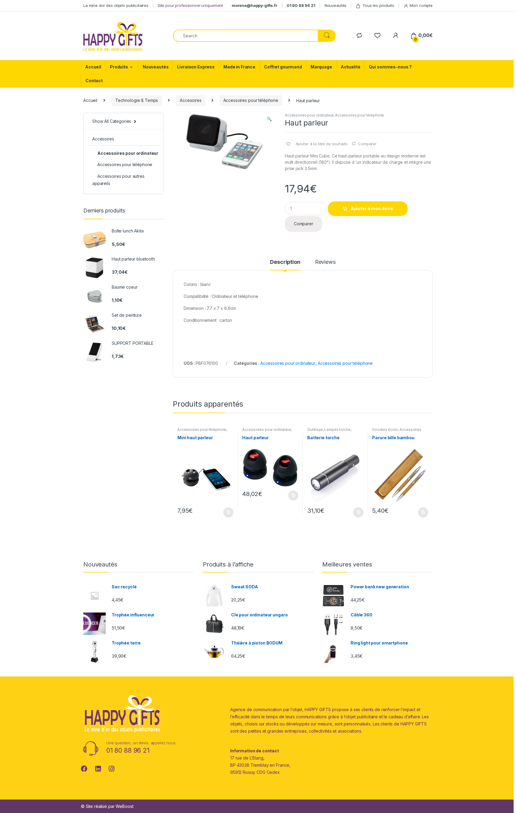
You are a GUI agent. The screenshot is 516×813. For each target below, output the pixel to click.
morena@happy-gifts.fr (254, 5)
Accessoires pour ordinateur (309, 115)
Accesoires (191, 100)
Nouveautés (336, 5)
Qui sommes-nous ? (390, 66)
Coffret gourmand (283, 66)
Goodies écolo (385, 429)
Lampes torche (337, 429)
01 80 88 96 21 (301, 5)
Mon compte (421, 5)
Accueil (93, 66)
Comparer (367, 143)
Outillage (315, 429)
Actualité (350, 66)
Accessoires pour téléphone (250, 100)
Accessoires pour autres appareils (118, 180)
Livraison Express (196, 66)
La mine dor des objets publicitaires (115, 5)
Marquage (321, 66)
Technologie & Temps (136, 100)
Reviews (325, 262)
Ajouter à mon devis (372, 208)
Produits (119, 66)
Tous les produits (378, 5)
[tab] (285, 264)
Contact (94, 80)
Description (285, 262)
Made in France (239, 66)
